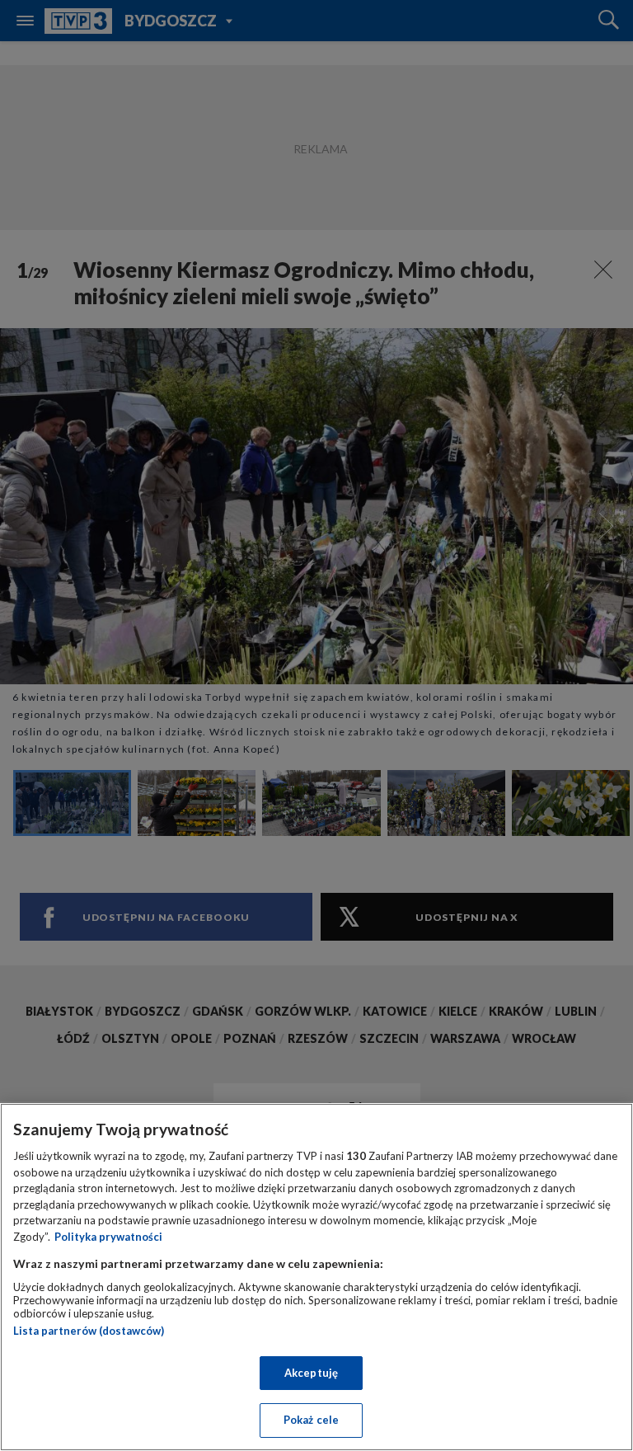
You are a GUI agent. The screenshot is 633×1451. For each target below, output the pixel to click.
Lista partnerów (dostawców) (88, 1330)
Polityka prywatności (108, 1236)
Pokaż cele (311, 1419)
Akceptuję (311, 1372)
